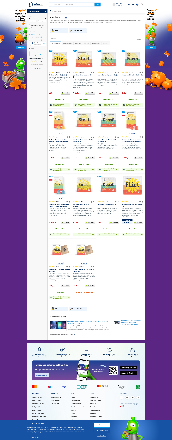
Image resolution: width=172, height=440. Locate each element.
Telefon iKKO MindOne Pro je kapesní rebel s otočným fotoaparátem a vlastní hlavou (131, 322)
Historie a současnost (77, 407)
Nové (32, 50)
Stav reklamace (55, 400)
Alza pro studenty (95, 410)
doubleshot (57, 11)
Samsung (70, 321)
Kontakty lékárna (75, 400)
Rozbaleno (33, 53)
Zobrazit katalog (34, 11)
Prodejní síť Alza (37, 407)
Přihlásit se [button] (119, 5)
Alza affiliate (93, 407)
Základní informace (76, 403)
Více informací (34, 437)
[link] (37, 68)
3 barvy (60, 133)
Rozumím (102, 425)
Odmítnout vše (101, 436)
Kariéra (73, 413)
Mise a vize (74, 410)
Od (29, 18)
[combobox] (72, 4)
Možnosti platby (36, 400)
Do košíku (67, 93)
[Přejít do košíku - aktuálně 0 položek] (142, 4)
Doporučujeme (56, 43)
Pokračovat (109, 22)
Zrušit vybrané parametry (37, 64)
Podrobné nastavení (102, 430)
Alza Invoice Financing (96, 416)
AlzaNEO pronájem (95, 400)
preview (123, 320)
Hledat (97, 4)
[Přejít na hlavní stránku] (36, 4)
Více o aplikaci (40, 375)
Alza (74, 334)
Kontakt (73, 397)
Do (45, 18)
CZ (123, 406)
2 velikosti (60, 263)
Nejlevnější (78, 43)
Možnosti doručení (37, 397)
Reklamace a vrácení (38, 403)
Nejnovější (105, 43)
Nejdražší (86, 43)
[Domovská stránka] (50, 11)
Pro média (74, 416)
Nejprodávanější (67, 43)
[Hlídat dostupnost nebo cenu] (69, 72)
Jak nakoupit (55, 403)
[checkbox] (37, 25)
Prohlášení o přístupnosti (39, 416)
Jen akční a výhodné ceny (37, 25)
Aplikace (73, 420)
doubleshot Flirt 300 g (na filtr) (58, 75)
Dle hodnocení (96, 43)
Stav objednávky (56, 397)
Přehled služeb (36, 420)
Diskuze (139, 39)
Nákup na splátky (37, 410)
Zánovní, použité (35, 55)
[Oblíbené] (133, 4)
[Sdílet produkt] (66, 17)
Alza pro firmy (94, 397)
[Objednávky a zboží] (129, 4)
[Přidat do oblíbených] (67, 72)
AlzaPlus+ (93, 403)
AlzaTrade (93, 413)
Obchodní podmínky (38, 413)
